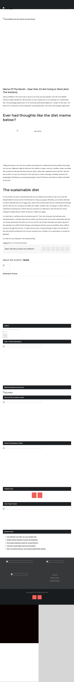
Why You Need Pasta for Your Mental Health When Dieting (26, 549)
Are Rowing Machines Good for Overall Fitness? (22, 543)
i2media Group (55, 581)
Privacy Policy (54, 578)
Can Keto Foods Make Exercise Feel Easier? (21, 546)
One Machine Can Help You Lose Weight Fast (22, 537)
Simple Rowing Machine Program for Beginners (22, 540)
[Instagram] (40, 495)
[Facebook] (34, 495)
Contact (54, 575)
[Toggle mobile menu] (70, 8)
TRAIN (5, 243)
